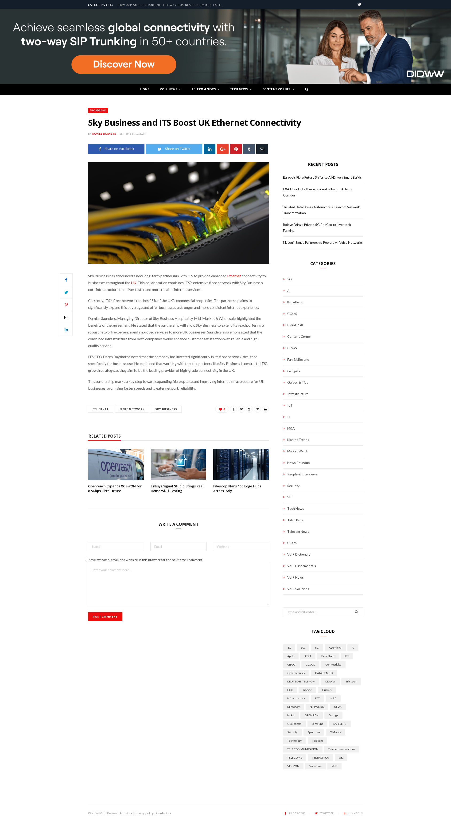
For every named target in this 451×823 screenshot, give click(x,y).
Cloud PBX (295, 325)
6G (317, 647)
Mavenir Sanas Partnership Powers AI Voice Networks (323, 242)
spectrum (314, 732)
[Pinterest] (236, 149)
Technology (294, 740)
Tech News (239, 89)
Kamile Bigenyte (104, 133)
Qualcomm (294, 723)
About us (126, 813)
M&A (291, 428)
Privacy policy (144, 813)
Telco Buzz (295, 520)
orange (333, 715)
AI (289, 291)
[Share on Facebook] (66, 279)
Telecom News (204, 89)
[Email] (262, 149)
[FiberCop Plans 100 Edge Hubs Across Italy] (241, 464)
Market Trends (298, 440)
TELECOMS (294, 757)
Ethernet (234, 276)
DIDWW (330, 681)
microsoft (293, 707)
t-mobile (335, 732)
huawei (327, 690)
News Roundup (298, 463)
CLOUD (310, 664)
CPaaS (292, 348)
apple (290, 656)
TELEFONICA (320, 757)
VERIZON (293, 766)
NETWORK (317, 707)
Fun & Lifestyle (298, 359)
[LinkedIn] (209, 149)
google (307, 690)
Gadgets (293, 371)
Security (293, 486)
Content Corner (276, 89)
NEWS (338, 707)
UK (133, 282)
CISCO (291, 664)
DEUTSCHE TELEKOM (301, 681)
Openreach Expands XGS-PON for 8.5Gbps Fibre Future (115, 488)
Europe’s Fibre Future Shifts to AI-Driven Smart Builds (166, 5)
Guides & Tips (297, 382)
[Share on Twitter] (66, 292)
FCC (290, 690)
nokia (291, 715)
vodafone (315, 766)
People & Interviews (302, 474)
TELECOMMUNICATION (302, 749)
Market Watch (297, 451)
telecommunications (341, 749)
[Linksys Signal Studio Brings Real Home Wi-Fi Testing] (178, 464)
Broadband (98, 110)
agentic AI (335, 647)
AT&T (307, 656)
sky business (166, 409)
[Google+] (223, 149)
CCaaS (292, 314)
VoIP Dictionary (298, 554)
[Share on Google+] (249, 409)
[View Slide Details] (225, 46)
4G (289, 647)
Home (144, 89)
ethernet (101, 409)
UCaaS (292, 543)
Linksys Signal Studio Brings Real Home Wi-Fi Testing (177, 488)
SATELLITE (339, 723)
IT (289, 417)
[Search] (305, 89)
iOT (317, 698)
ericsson (351, 681)
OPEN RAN (312, 715)
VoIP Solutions (298, 589)
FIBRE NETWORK (132, 409)
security (292, 732)
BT (347, 656)
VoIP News (168, 89)
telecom (317, 740)
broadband (328, 656)
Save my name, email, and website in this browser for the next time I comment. (146, 560)
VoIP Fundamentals (301, 566)
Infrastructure (297, 394)
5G (289, 279)
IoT (290, 405)
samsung (317, 723)
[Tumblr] (249, 149)
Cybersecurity (296, 673)
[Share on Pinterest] (257, 409)
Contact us (163, 813)
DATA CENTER (324, 673)
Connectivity (333, 664)
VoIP (334, 766)
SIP (289, 497)
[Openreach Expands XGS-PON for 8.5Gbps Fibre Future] (116, 464)
